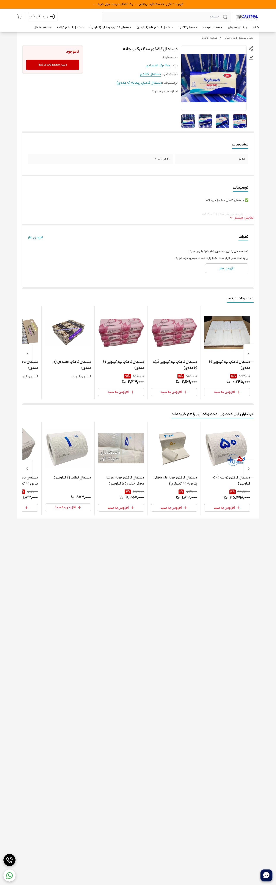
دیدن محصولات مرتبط (52, 65)
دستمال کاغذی (209, 38)
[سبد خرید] (19, 16)
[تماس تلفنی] (9, 860)
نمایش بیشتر (244, 218)
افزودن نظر (35, 237)
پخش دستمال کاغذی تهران (239, 38)
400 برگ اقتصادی (158, 65)
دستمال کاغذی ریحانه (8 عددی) (139, 83)
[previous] (248, 352)
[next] (27, 352)
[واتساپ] (9, 875)
